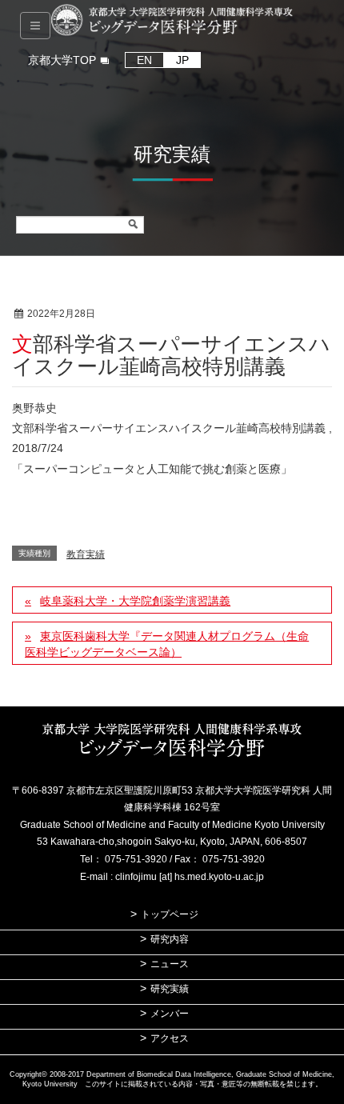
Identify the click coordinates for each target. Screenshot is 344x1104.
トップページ (169, 914)
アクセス (169, 1038)
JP (182, 60)
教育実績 (153, 314)
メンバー (169, 1013)
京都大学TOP (62, 60)
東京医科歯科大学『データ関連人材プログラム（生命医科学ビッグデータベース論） (167, 644)
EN (144, 60)
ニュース (169, 964)
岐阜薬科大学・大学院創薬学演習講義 (135, 600)
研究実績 (169, 988)
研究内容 (169, 939)
